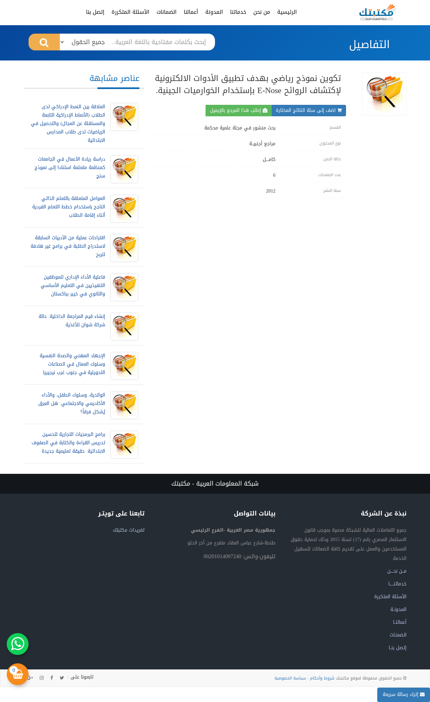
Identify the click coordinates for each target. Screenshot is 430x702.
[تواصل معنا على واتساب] (18, 644)
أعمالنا (191, 12)
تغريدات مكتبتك (128, 530)
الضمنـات (398, 634)
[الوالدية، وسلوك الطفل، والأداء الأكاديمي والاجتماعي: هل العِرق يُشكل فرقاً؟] (122, 405)
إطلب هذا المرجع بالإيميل (236, 110)
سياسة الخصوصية (290, 678)
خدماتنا (238, 12)
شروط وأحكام (322, 678)
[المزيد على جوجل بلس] (30, 678)
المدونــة (398, 609)
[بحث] (44, 42)
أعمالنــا (399, 622)
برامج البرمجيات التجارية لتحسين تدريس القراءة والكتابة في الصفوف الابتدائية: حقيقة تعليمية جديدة (68, 443)
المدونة (214, 12)
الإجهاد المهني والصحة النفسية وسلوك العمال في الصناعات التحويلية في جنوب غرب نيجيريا (72, 364)
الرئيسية (287, 12)
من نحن (261, 12)
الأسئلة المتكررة (130, 12)
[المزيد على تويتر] (62, 678)
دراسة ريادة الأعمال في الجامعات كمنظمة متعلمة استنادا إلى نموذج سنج (70, 167)
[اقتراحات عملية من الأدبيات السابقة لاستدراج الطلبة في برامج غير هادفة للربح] (122, 248)
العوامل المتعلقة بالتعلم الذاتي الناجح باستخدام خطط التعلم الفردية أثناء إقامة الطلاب (68, 207)
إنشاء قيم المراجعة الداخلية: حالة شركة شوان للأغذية (72, 320)
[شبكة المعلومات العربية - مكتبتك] (377, 12)
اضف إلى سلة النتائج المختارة (306, 110)
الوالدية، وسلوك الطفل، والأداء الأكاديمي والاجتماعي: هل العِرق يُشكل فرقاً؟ (71, 403)
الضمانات (167, 12)
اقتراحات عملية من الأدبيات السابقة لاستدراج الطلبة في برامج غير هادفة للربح (68, 246)
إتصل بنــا (397, 647)
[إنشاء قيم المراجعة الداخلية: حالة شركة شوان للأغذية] (122, 327)
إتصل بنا (95, 12)
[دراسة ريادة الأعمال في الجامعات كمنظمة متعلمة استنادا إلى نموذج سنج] (122, 169)
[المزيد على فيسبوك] (51, 678)
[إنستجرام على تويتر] (41, 678)
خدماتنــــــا (397, 583)
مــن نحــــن (396, 571)
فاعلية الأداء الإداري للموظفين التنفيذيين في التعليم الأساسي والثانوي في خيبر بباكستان (73, 285)
